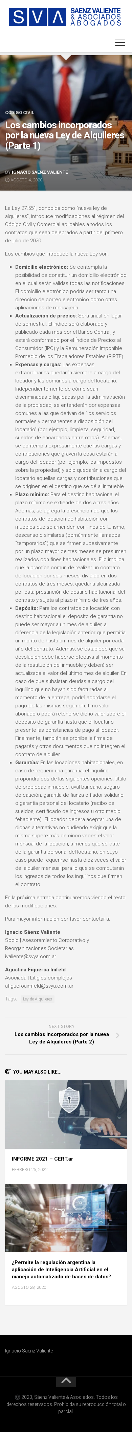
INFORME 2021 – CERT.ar (42, 1159)
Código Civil (19, 112)
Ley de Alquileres (37, 999)
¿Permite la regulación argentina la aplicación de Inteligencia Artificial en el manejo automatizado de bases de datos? (61, 1269)
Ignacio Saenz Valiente (40, 172)
